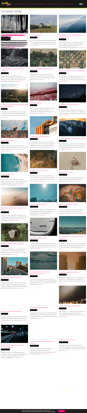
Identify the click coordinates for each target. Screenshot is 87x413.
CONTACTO (70, 4)
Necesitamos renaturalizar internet (12, 243)
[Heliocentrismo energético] (43, 193)
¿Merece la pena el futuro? (38, 170)
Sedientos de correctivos (67, 340)
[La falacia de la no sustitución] (43, 125)
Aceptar (61, 411)
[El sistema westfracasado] (14, 369)
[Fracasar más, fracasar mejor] (72, 193)
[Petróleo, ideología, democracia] (14, 300)
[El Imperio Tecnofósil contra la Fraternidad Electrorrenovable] (14, 93)
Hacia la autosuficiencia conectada (41, 69)
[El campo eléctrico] (43, 24)
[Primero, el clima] (14, 24)
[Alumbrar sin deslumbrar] (43, 227)
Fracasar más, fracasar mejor (68, 204)
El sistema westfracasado (9, 381)
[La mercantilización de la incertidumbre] (72, 127)
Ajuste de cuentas (35, 102)
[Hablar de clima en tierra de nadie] (72, 295)
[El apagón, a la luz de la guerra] (72, 93)
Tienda (33, 4)
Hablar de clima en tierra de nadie (70, 306)
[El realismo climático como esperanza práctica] (14, 403)
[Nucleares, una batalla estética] (72, 261)
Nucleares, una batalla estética (69, 272)
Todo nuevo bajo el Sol (66, 373)
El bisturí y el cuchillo (66, 172)
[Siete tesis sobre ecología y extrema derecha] (14, 57)
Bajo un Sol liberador (7, 140)
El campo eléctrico (36, 35)
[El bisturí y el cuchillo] (72, 161)
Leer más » (12, 45)
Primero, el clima (6, 35)
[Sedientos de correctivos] (72, 328)
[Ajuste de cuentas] (43, 91)
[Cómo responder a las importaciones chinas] (43, 330)
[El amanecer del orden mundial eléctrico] (72, 59)
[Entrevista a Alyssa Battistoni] (43, 296)
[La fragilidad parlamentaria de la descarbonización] (43, 401)
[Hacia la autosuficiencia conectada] (43, 57)
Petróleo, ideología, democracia (11, 311)
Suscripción (42, 4)
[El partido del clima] (14, 163)
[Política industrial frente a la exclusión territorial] (72, 225)
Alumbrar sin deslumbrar (38, 238)
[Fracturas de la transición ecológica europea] (72, 396)
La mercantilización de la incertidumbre (72, 138)
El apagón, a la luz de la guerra (69, 104)
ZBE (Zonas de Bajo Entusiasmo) (11, 277)
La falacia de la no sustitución (39, 136)
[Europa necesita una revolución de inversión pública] (14, 334)
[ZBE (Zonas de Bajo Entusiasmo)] (14, 266)
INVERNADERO (52, 4)
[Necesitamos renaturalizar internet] (14, 232)
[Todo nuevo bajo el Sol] (72, 362)
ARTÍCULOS (61, 4)
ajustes (53, 411)
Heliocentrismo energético (38, 204)
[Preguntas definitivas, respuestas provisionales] (43, 366)
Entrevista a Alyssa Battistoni (39, 307)
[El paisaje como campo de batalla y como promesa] (72, 24)
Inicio (16, 4)
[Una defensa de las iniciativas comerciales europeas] (43, 261)
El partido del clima (7, 174)
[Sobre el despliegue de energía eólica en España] (14, 197)
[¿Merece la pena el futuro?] (43, 159)
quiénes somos (24, 4)
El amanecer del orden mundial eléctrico (72, 70)
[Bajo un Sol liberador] (14, 129)
